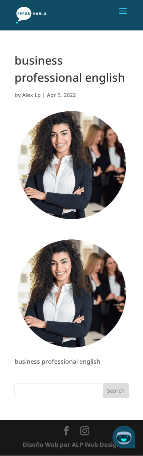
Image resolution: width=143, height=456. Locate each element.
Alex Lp (31, 94)
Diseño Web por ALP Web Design (71, 444)
